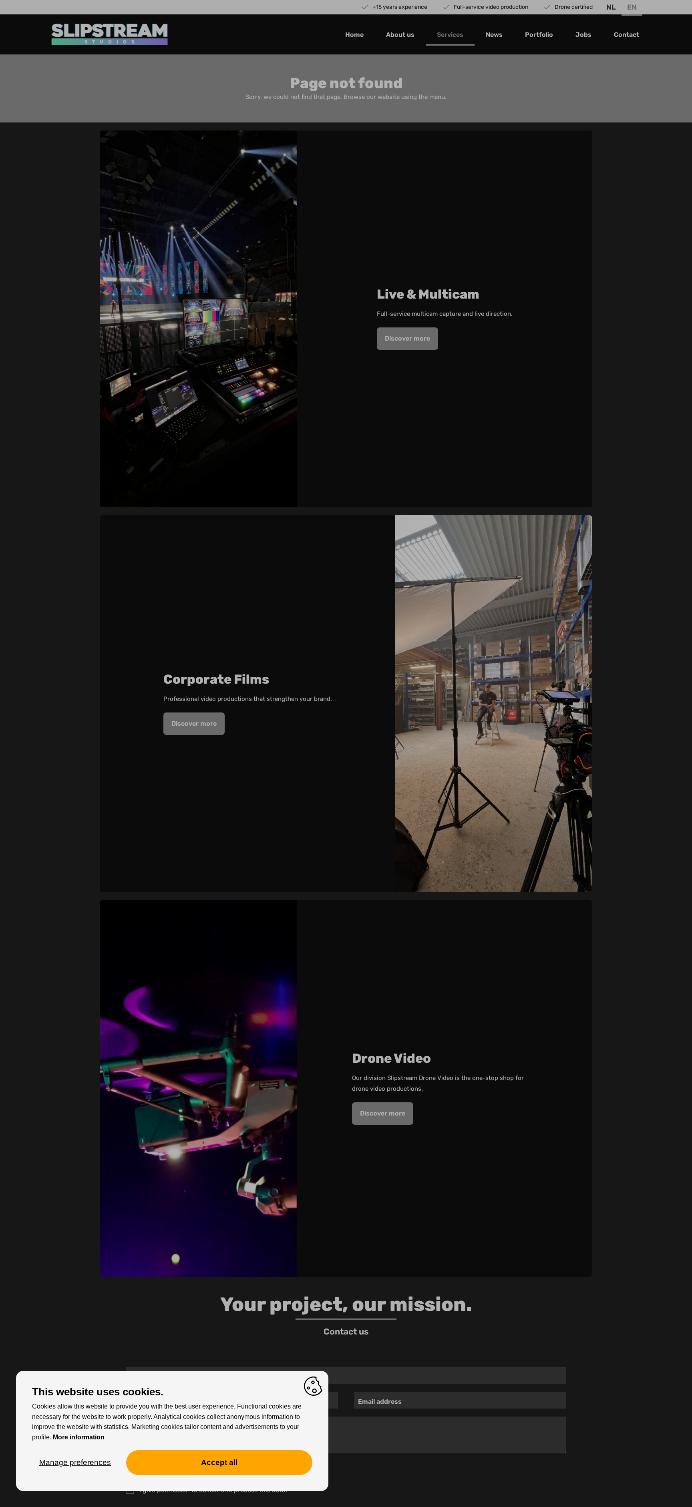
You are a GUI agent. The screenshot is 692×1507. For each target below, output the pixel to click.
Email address (380, 1401)
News (494, 34)
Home (354, 34)
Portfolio (539, 34)
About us (400, 34)
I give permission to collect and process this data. (213, 1490)
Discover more (407, 338)
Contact (626, 34)
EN (632, 7)
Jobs (583, 34)
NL (611, 7)
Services (450, 34)
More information (79, 1437)
